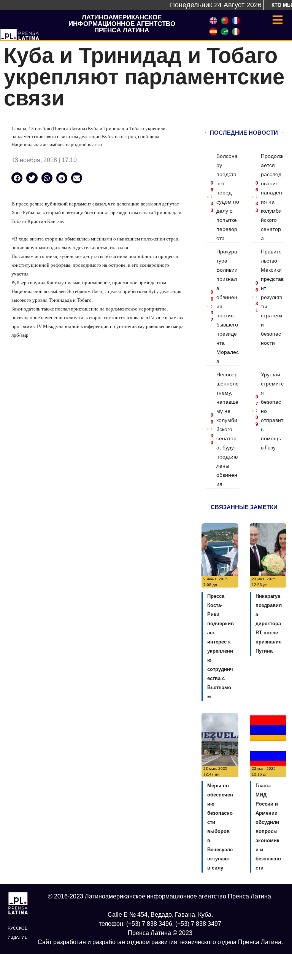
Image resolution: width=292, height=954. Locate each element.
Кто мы (281, 5)
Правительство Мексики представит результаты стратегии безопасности (272, 297)
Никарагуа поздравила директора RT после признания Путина (269, 623)
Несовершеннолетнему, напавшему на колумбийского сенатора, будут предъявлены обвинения (227, 429)
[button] (16, 177)
